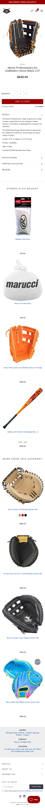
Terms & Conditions (25, 791)
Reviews (6, 170)
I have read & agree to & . (23, 791)
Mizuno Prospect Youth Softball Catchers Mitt (23, 638)
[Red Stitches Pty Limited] (7, 11)
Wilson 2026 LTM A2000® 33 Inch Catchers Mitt (22, 702)
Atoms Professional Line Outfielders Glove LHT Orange (22, 368)
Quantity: (6, 93)
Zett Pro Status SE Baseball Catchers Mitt (23, 509)
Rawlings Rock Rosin (22, 239)
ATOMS (22, 64)
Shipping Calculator (12, 164)
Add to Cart (22, 102)
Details (5, 115)
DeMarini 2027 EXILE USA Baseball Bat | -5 (22, 432)
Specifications (9, 158)
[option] (22, 39)
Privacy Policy (37, 791)
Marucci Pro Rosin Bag (23, 303)
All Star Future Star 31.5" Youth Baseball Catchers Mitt (23, 574)
